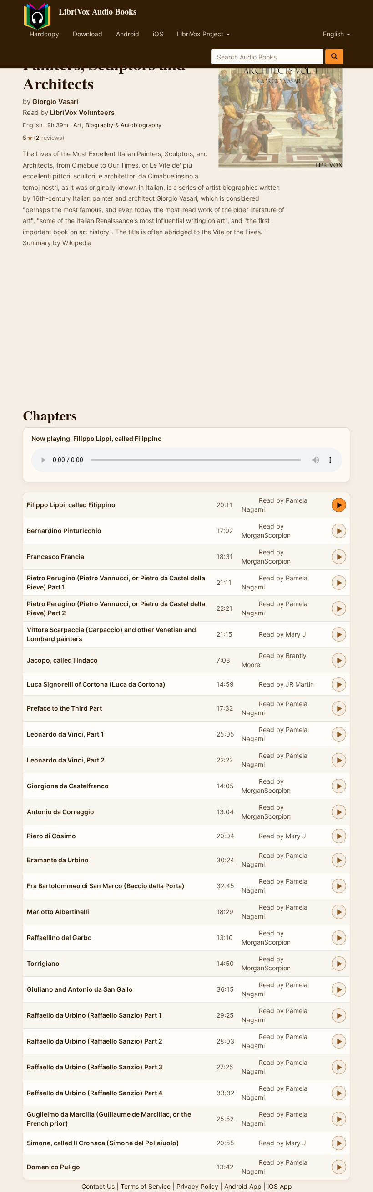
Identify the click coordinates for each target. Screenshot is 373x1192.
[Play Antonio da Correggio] (339, 812)
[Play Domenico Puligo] (339, 1167)
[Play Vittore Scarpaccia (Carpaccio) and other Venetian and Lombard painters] (339, 634)
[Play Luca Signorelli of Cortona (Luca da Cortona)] (339, 684)
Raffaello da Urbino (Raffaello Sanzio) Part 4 (94, 1093)
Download (87, 34)
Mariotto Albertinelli (58, 911)
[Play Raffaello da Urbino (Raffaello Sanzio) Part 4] (339, 1093)
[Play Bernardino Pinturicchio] (339, 531)
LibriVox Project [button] (201, 34)
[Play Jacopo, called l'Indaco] (339, 660)
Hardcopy (44, 34)
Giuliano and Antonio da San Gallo (80, 989)
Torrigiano (43, 963)
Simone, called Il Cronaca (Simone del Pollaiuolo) (103, 1143)
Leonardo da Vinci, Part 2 (66, 760)
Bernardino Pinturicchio (64, 530)
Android (127, 34)
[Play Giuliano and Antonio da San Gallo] (339, 989)
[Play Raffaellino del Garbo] (339, 937)
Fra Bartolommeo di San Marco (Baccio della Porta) (106, 886)
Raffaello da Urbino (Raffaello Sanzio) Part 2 (94, 1041)
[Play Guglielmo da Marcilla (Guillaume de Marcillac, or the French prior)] (339, 1119)
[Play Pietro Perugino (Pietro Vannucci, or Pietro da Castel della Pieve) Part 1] (339, 582)
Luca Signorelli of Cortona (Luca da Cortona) (96, 684)
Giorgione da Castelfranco (68, 786)
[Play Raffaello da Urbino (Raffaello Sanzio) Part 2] (339, 1041)
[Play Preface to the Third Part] (339, 708)
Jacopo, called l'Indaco (62, 660)
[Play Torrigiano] (339, 963)
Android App (243, 1186)
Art (77, 125)
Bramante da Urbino (58, 860)
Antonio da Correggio (60, 812)
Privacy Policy (197, 1186)
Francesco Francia (55, 556)
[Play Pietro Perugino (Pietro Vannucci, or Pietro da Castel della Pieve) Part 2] (339, 608)
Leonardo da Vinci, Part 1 (65, 734)
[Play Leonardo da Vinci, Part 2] (339, 760)
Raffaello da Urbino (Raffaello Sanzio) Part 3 (94, 1067)
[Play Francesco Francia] (339, 556)
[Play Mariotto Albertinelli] (339, 912)
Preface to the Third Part (64, 708)
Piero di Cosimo (51, 836)
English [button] (334, 34)
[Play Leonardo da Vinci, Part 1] (339, 734)
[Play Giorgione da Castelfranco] (339, 786)
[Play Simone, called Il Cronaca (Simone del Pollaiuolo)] (339, 1143)
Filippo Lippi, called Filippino (71, 505)
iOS (158, 34)
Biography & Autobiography (123, 125)
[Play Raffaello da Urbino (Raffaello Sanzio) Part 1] (339, 1015)
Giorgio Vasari (55, 102)
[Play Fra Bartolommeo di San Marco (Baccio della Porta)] (339, 886)
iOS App (279, 1186)
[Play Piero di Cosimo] (339, 836)
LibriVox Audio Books (97, 11)
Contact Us (98, 1186)
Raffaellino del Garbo (59, 937)
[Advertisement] (186, 330)
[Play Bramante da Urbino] (339, 860)
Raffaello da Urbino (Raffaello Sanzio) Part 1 (94, 1015)
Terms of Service (146, 1186)
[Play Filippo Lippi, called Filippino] (339, 505)
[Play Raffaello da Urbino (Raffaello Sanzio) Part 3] (339, 1067)
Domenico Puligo (53, 1167)
